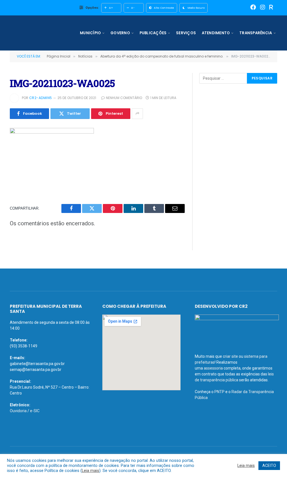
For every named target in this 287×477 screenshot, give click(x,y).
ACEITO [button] (269, 465)
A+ (111, 8)
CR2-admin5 (40, 97)
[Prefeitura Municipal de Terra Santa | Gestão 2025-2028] (42, 33)
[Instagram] (262, 7)
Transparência (255, 33)
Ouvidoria (18, 411)
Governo (120, 33)
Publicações (153, 33)
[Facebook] (253, 7)
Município (90, 33)
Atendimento (216, 33)
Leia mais (90, 470)
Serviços (186, 33)
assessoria (213, 368)
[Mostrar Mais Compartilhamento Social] (137, 113)
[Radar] (271, 7)
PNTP (219, 391)
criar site (230, 356)
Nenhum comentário (124, 97)
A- (133, 8)
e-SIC (35, 411)
